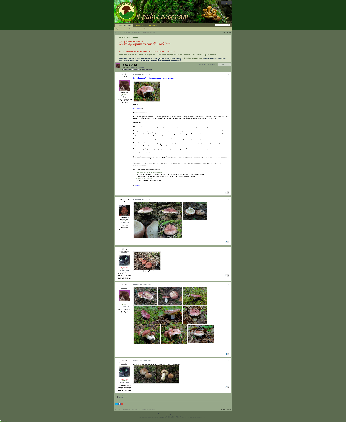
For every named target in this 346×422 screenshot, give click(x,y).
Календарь (147, 28)
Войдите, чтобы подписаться (209, 64)
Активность (139, 25)
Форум (118, 28)
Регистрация (226, 3)
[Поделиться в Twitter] (116, 404)
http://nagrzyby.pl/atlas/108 (144, 178)
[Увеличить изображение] (146, 91)
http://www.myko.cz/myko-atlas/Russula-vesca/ (150, 172)
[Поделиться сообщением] (228, 74)
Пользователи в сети (135, 28)
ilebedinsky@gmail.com (193, 58)
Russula (142, 67)
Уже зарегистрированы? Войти (210, 3)
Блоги (124, 28)
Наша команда (152, 25)
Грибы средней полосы (124, 25)
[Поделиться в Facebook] (119, 404)
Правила (156, 28)
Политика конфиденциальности (167, 414)
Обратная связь (183, 414)
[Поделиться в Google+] (122, 404)
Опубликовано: (142, 74)
